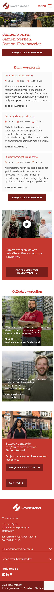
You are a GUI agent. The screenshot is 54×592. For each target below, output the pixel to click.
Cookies (28, 588)
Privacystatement (11, 588)
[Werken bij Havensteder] (15, 5)
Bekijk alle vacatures (25, 52)
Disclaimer (40, 588)
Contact (14, 482)
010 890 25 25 (13, 540)
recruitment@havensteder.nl (21, 536)
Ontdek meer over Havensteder (27, 272)
